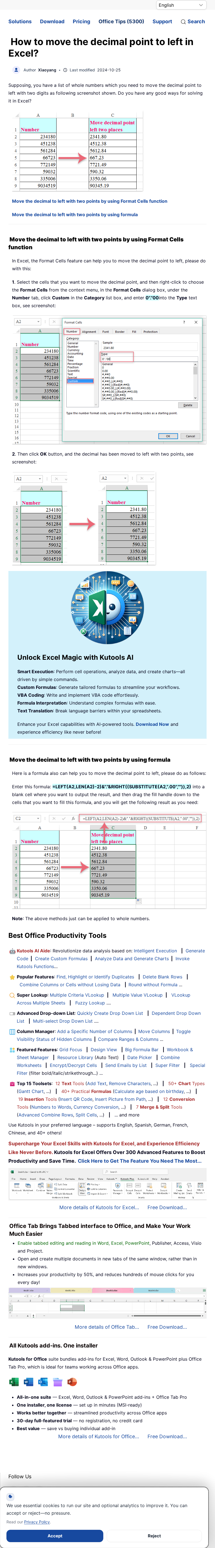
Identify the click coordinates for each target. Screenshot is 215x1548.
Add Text (96, 1083)
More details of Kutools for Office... (98, 1436)
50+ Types (186, 1083)
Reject (154, 1535)
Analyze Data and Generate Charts (132, 958)
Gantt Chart (31, 1091)
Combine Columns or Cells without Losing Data (70, 984)
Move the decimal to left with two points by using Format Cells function (89, 201)
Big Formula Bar (141, 1049)
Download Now (152, 724)
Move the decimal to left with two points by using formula (75, 214)
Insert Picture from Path (120, 1099)
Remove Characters (130, 1083)
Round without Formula (152, 984)
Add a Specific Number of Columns (94, 1031)
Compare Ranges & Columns (128, 1039)
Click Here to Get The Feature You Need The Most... (140, 1161)
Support (162, 21)
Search (196, 21)
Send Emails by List (126, 1065)
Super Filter (167, 1065)
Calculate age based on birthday (149, 1091)
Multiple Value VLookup (138, 995)
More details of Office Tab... (107, 1327)
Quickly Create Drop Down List (110, 1013)
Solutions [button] (20, 21)
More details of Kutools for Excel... (99, 1207)
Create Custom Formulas (61, 958)
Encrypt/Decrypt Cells (73, 1065)
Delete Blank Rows (162, 977)
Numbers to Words (51, 1107)
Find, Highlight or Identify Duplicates (95, 977)
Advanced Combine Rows (45, 1115)
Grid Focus (70, 1049)
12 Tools (69, 1083)
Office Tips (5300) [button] (121, 21)
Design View (104, 1049)
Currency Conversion (96, 1107)
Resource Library (75, 1057)
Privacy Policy (37, 1521)
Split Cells (86, 1115)
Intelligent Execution (155, 950)
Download (52, 21)
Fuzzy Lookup (90, 1003)
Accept (55, 1535)
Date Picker (139, 1057)
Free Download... (167, 1207)
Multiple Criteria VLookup (77, 995)
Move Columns (154, 1031)
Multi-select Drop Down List (63, 1021)
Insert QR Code (76, 1099)
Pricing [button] (81, 21)
